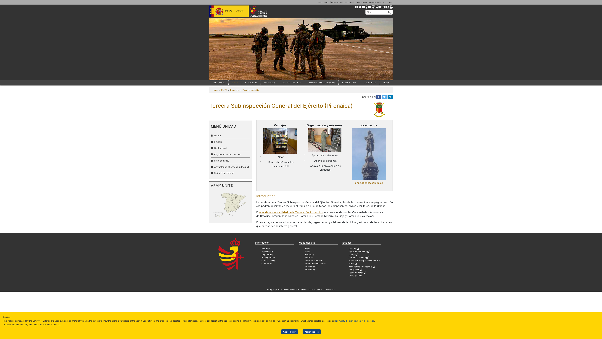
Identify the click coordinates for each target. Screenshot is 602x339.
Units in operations (223, 173)
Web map (265, 249)
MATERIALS (269, 82)
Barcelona (234, 90)
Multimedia (310, 270)
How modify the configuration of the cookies (354, 321)
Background (220, 148)
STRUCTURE (251, 82)
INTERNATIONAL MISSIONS (322, 82)
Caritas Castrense (357, 257)
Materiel (309, 257)
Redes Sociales (356, 273)
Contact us (266, 263)
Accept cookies (312, 332)
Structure (309, 254)
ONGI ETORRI (361, 2)
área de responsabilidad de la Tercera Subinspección (291, 212)
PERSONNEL (219, 82)
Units (307, 251)
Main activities (221, 160)
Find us (217, 141)
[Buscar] (389, 12)
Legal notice (267, 254)
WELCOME (387, 2)
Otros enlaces (355, 275)
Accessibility (267, 251)
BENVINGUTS (337, 2)
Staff (307, 249)
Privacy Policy (268, 257)
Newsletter (354, 270)
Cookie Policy (289, 332)
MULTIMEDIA (370, 82)
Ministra (352, 249)
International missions (315, 263)
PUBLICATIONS (349, 82)
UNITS (235, 82)
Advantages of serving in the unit (231, 167)
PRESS (386, 82)
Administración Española (360, 267)
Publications (311, 267)
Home (215, 90)
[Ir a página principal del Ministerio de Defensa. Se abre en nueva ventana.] (229, 10)
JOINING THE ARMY (292, 82)
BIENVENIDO (323, 2)
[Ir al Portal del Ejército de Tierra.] (262, 10)
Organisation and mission (227, 154)
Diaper (352, 254)
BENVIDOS (349, 2)
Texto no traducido (251, 90)
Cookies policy (268, 260)
